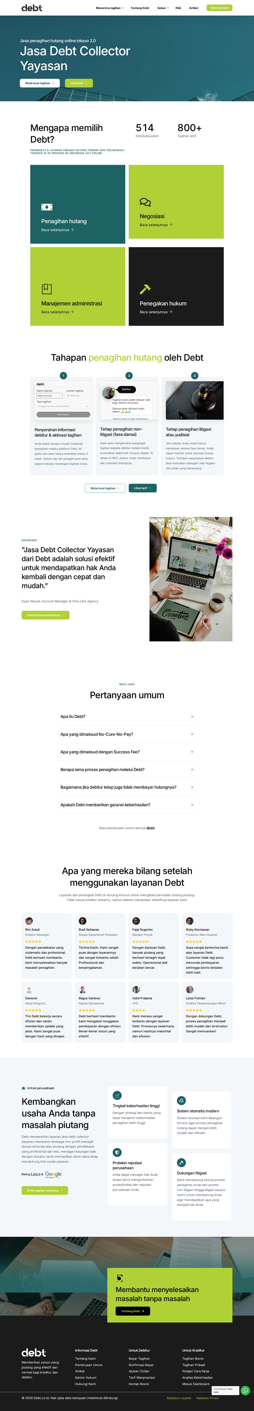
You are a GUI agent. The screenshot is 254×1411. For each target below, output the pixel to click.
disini (151, 828)
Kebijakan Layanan (179, 1398)
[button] (127, 716)
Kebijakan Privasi (207, 1398)
